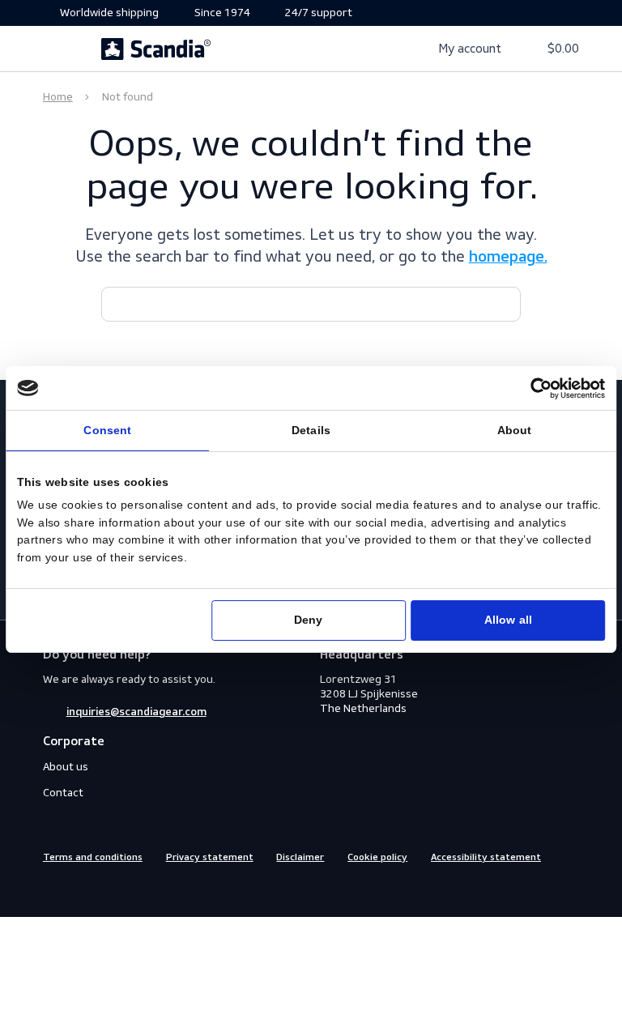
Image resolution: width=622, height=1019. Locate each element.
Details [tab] (311, 430)
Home (58, 97)
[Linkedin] (110, 890)
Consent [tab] (107, 430)
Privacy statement (209, 858)
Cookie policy (377, 858)
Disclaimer (300, 858)
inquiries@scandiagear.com (136, 712)
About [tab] (514, 430)
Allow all (508, 620)
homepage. (508, 257)
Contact (63, 792)
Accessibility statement (486, 858)
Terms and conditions (93, 858)
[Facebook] (52, 890)
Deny (308, 620)
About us (65, 767)
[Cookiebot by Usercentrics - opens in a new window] (542, 388)
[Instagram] (81, 890)
